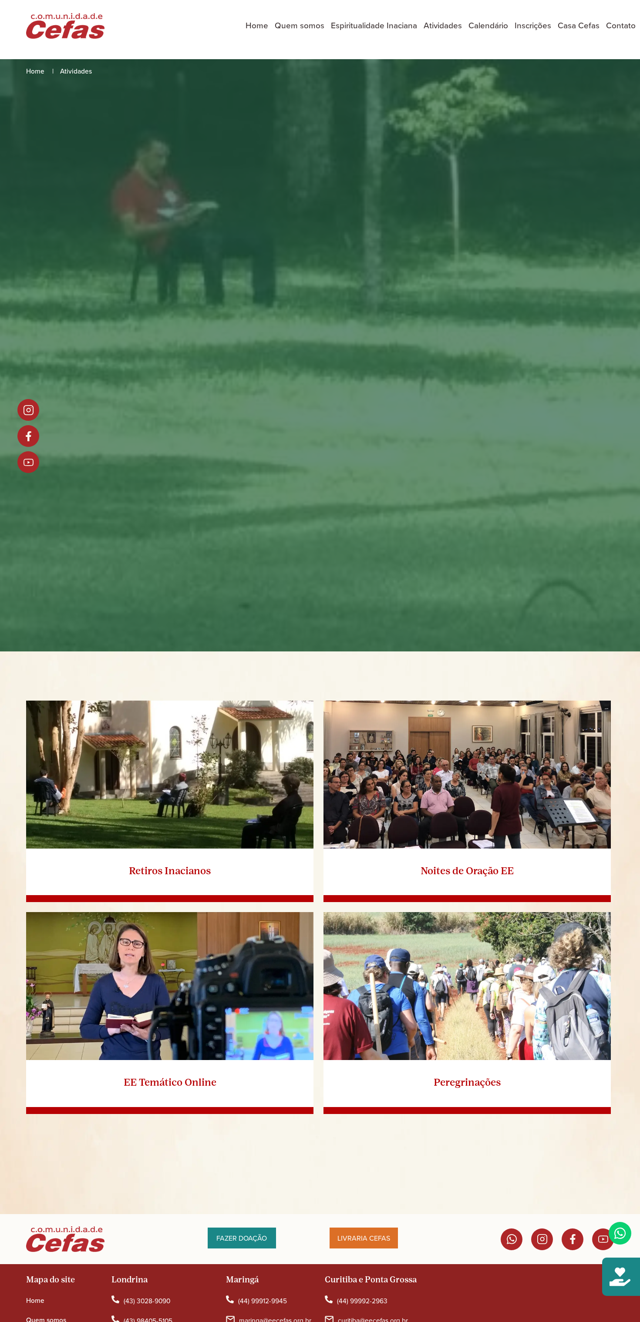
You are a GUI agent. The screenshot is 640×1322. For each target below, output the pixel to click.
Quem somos (299, 25)
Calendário (488, 25)
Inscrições (533, 25)
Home (257, 25)
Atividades (443, 25)
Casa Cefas (579, 25)
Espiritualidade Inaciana (374, 25)
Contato (621, 25)
